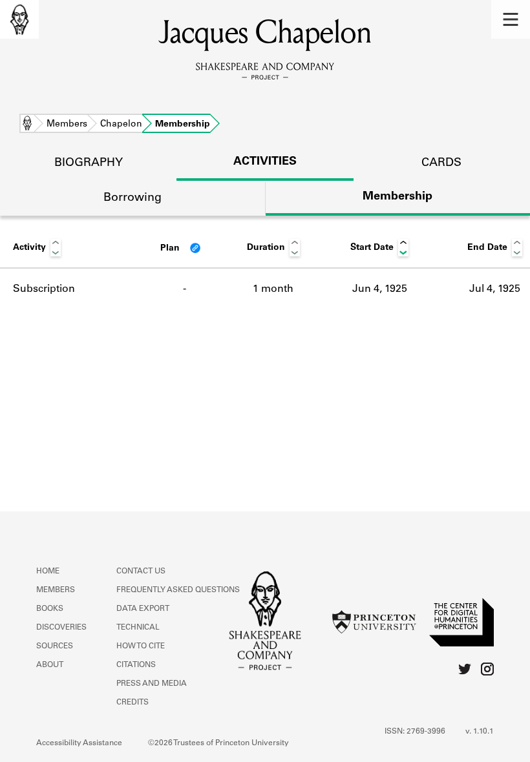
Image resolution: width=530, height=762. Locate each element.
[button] (510, 19)
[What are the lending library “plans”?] (195, 248)
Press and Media (151, 684)
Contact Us (140, 571)
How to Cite (140, 646)
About (49, 665)
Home (27, 124)
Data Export (142, 609)
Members (67, 124)
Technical (138, 628)
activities (265, 162)
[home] (19, 19)
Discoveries (61, 628)
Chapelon (121, 124)
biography (88, 163)
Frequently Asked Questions (178, 590)
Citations (136, 665)
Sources (54, 646)
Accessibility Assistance (79, 743)
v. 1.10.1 (479, 732)
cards (441, 163)
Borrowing (132, 198)
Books (49, 609)
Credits (132, 702)
